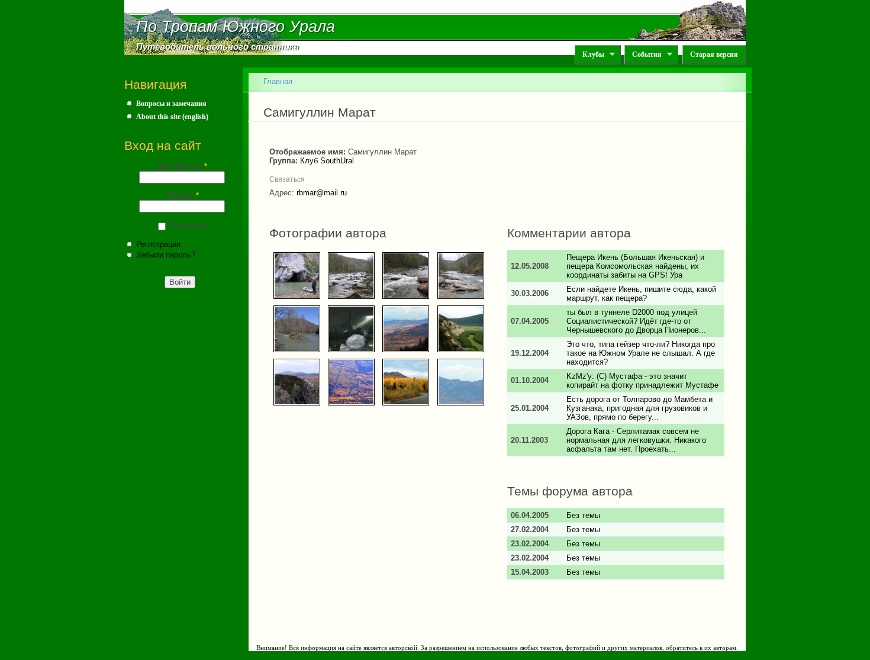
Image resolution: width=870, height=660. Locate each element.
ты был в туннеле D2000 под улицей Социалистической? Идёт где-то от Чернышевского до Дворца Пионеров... (636, 321)
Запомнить (189, 225)
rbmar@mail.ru (322, 192)
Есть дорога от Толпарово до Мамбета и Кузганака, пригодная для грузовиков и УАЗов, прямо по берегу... (639, 408)
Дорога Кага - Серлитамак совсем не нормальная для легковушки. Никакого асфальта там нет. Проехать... (636, 440)
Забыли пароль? (165, 254)
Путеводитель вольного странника (217, 46)
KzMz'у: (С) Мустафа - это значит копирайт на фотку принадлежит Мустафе (642, 380)
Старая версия (714, 54)
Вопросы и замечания (171, 103)
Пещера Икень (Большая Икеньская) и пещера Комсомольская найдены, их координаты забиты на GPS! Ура (635, 266)
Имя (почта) (182, 166)
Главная (277, 81)
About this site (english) (172, 116)
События (643, 54)
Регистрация (158, 244)
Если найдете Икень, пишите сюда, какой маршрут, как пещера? (641, 293)
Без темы (583, 515)
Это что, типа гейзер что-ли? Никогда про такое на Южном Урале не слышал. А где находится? (640, 353)
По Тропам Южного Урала (235, 27)
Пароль (182, 195)
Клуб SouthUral (327, 160)
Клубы (589, 54)
